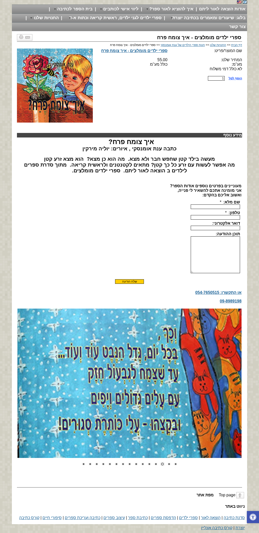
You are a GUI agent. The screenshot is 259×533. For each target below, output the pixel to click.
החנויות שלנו (218, 45)
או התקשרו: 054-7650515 (218, 292)
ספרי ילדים (188, 518)
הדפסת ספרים (163, 518)
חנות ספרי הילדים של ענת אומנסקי (183, 45)
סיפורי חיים (52, 518)
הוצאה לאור (211, 518)
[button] (253, 517)
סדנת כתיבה (234, 518)
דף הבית (236, 45)
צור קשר (237, 26)
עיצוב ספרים (114, 518)
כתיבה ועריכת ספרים (82, 518)
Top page (215, 495)
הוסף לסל (235, 78)
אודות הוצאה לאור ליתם (222, 9)
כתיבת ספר (138, 518)
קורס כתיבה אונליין (216, 528)
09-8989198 (231, 301)
